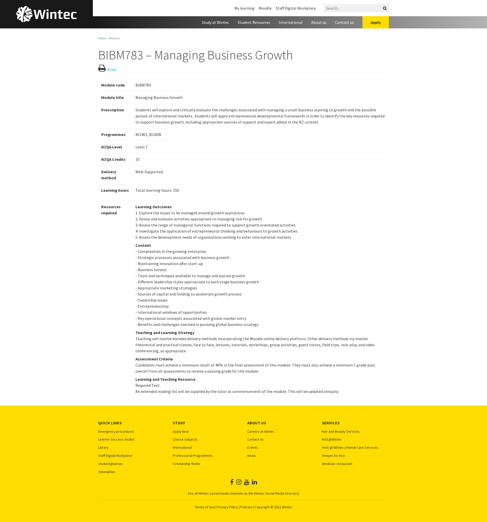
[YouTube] (246, 482)
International (291, 22)
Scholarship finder (186, 464)
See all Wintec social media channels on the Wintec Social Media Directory (243, 493)
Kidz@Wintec (332, 439)
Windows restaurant (337, 464)
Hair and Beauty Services (341, 431)
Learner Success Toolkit (116, 439)
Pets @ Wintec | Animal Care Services (350, 447)
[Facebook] (232, 482)
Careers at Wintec (260, 431)
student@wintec (110, 464)
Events (252, 447)
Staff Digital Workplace (296, 8)
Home (102, 38)
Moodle (265, 8)
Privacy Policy (227, 507)
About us (318, 22)
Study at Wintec (215, 22)
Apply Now (181, 431)
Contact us (344, 22)
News (251, 456)
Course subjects (185, 439)
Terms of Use (205, 507)
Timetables (106, 472)
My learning (244, 8)
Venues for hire (333, 456)
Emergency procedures (116, 431)
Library (103, 447)
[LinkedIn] (254, 482)
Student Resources (254, 22)
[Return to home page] (46, 14)
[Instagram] (238, 482)
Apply (376, 22)
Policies (246, 507)
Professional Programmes (193, 456)
